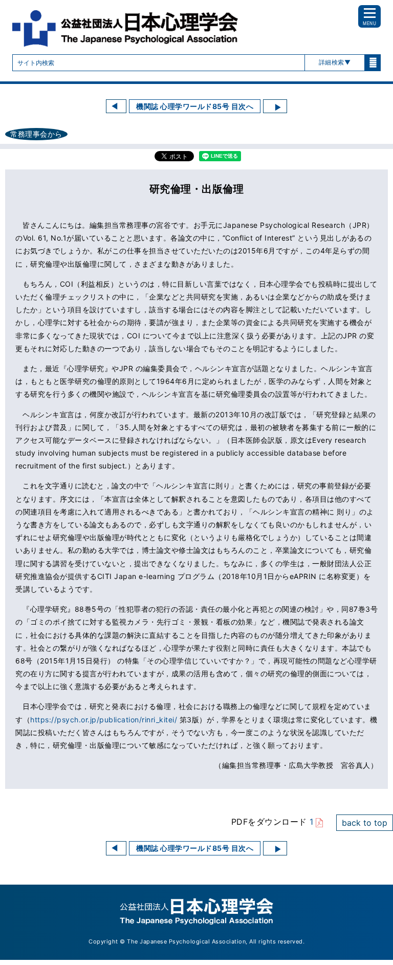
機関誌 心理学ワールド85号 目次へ (194, 106)
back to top (364, 823)
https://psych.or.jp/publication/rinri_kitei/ (103, 719)
